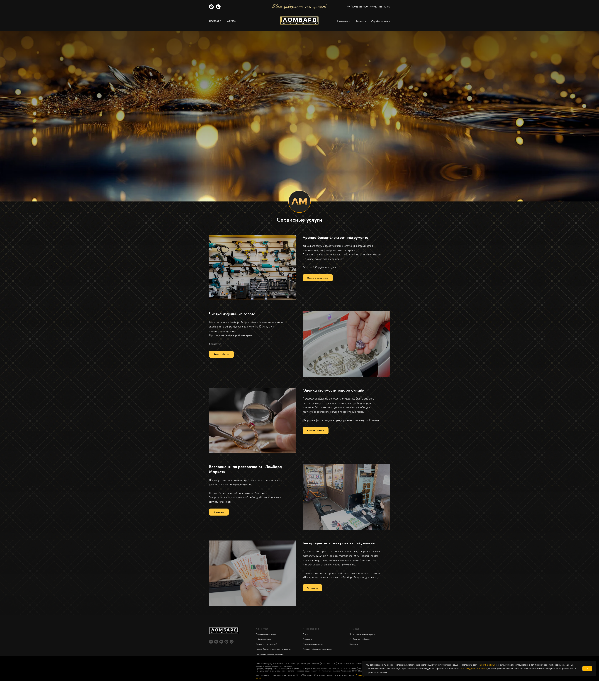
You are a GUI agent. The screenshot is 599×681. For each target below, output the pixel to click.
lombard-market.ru (486, 664)
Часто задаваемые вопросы (362, 634)
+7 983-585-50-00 (380, 6)
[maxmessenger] (218, 8)
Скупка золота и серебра (267, 644)
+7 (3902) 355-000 (357, 6)
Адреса (360, 21)
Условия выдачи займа (313, 644)
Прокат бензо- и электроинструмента (273, 649)
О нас (305, 634)
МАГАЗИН (232, 21)
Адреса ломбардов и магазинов (317, 649)
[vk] (221, 642)
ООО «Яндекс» (467, 668)
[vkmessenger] (211, 8)
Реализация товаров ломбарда (269, 654)
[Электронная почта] (211, 642)
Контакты (353, 644)
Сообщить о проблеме (359, 639)
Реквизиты (307, 639)
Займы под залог (263, 639)
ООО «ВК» (481, 668)
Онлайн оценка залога (266, 634)
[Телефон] (216, 642)
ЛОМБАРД (215, 21)
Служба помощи (380, 21)
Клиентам (342, 21)
